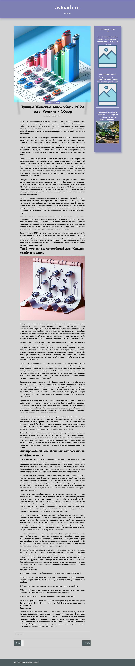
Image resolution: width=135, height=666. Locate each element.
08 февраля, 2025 (52, 102)
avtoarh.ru (67, 7)
